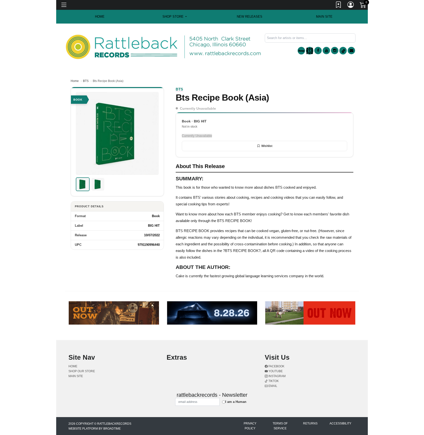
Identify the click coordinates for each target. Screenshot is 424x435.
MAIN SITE (324, 16)
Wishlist (266, 146)
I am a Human (235, 402)
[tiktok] (343, 50)
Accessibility (340, 423)
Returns (310, 423)
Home (75, 81)
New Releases (249, 16)
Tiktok (273, 381)
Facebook (276, 366)
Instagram (277, 376)
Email (272, 386)
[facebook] (318, 50)
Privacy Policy (250, 426)
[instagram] (335, 50)
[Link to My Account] (350, 6)
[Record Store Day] (309, 50)
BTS (86, 81)
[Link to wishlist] (338, 6)
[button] (175, 16)
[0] (363, 5)
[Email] (351, 50)
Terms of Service (280, 426)
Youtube (275, 371)
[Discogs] (301, 50)
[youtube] (326, 50)
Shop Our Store (81, 371)
